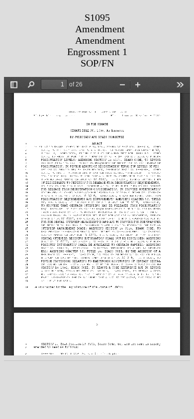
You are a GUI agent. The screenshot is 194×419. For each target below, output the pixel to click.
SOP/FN (97, 63)
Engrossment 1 (97, 51)
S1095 (97, 17)
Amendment (100, 28)
